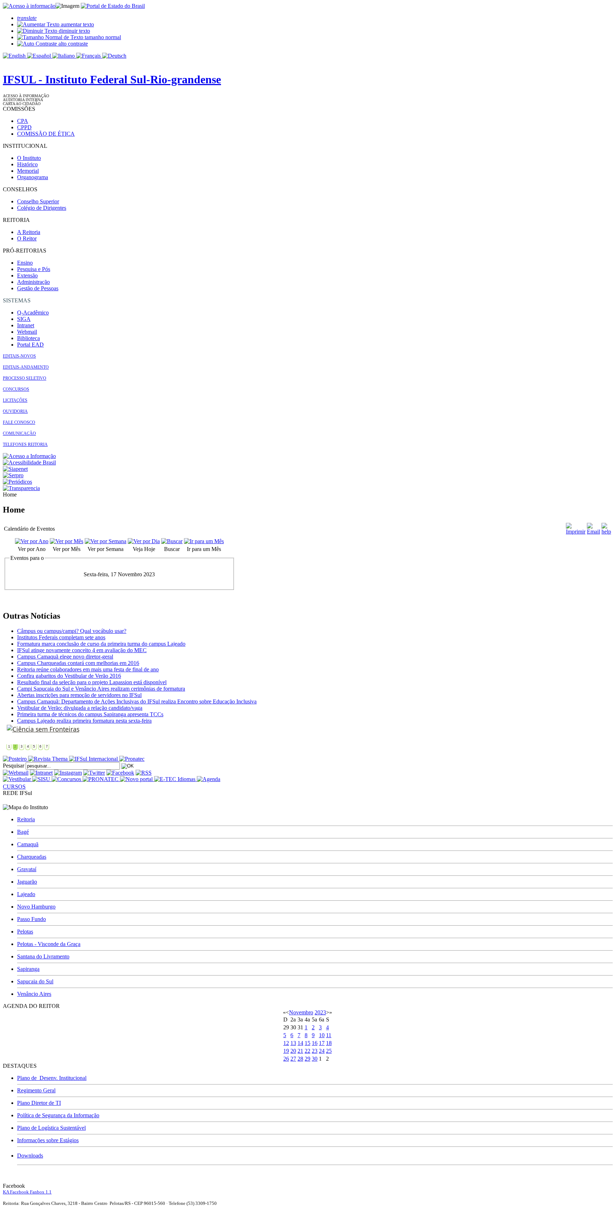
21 (300, 1051)
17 (322, 1043)
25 (329, 1051)
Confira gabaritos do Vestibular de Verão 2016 (69, 676)
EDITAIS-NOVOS (19, 356)
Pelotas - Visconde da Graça (48, 944)
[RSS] (144, 773)
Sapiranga (28, 969)
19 (286, 1051)
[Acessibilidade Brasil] (29, 462)
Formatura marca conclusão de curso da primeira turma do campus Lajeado (101, 644)
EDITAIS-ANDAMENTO (26, 367)
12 (286, 1043)
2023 (320, 1012)
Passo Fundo (31, 919)
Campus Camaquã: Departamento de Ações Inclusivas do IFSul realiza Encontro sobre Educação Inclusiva (137, 701)
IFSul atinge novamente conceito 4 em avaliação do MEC (82, 650)
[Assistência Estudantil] (41, 729)
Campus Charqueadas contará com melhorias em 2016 (78, 663)
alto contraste (72, 44)
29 (307, 1059)
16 (314, 1043)
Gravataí (26, 869)
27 (293, 1059)
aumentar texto (76, 24)
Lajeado (26, 894)
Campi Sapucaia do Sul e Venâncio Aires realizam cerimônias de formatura (101, 689)
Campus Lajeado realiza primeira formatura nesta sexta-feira (84, 721)
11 (328, 1035)
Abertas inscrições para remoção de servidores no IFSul (79, 695)
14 (300, 1043)
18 (329, 1043)
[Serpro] (13, 475)
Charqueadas (31, 857)
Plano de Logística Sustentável (51, 1128)
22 (307, 1051)
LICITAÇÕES (15, 400)
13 (293, 1043)
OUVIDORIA (15, 411)
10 (322, 1035)
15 (307, 1043)
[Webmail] (15, 773)
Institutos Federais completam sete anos (61, 637)
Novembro (301, 1012)
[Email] (593, 532)
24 (322, 1051)
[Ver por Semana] (105, 541)
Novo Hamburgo (36, 907)
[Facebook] (120, 773)
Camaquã (27, 844)
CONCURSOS (16, 389)
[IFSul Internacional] (94, 759)
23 (314, 1051)
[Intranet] (41, 773)
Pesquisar (13, 766)
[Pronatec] (131, 759)
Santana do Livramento (43, 956)
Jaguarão (27, 882)
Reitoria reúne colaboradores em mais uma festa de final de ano (88, 669)
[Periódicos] (17, 482)
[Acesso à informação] (29, 6)
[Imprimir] (575, 532)
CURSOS (14, 787)
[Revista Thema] (48, 759)
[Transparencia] (21, 488)
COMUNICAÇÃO (19, 433)
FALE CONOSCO (19, 422)
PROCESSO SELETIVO (24, 378)
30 (314, 1059)
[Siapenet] (15, 469)
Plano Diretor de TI (39, 1103)
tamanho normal (102, 37)
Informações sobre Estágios (48, 1140)
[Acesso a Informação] (29, 456)
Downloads (30, 1156)
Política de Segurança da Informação (58, 1115)
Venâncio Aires (34, 994)
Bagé (23, 832)
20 (293, 1051)
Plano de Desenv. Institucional (51, 1078)
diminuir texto (73, 31)
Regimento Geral (36, 1090)
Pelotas (25, 931)
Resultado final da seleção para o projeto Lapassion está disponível (92, 682)
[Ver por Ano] (31, 541)
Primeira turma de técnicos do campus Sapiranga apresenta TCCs (90, 714)
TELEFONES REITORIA (25, 444)
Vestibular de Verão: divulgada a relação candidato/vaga (79, 708)
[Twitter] (94, 773)
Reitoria (26, 819)
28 (300, 1059)
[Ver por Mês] (66, 541)
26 (286, 1059)
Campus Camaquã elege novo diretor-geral (65, 657)
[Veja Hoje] (144, 541)
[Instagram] (68, 773)
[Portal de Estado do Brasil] (113, 6)
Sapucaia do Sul (35, 981)
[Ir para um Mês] (204, 541)
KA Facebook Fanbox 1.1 (27, 1192)
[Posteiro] (15, 759)
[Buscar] (172, 541)
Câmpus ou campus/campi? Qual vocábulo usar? (71, 631)
